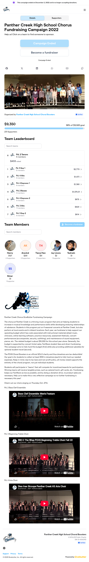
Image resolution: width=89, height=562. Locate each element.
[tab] (32, 18)
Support (6, 554)
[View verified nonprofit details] (79, 114)
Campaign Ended (44, 43)
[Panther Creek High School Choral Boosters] (6, 9)
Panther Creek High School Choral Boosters (35, 114)
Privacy (13, 554)
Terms (20, 554)
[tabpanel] (44, 274)
